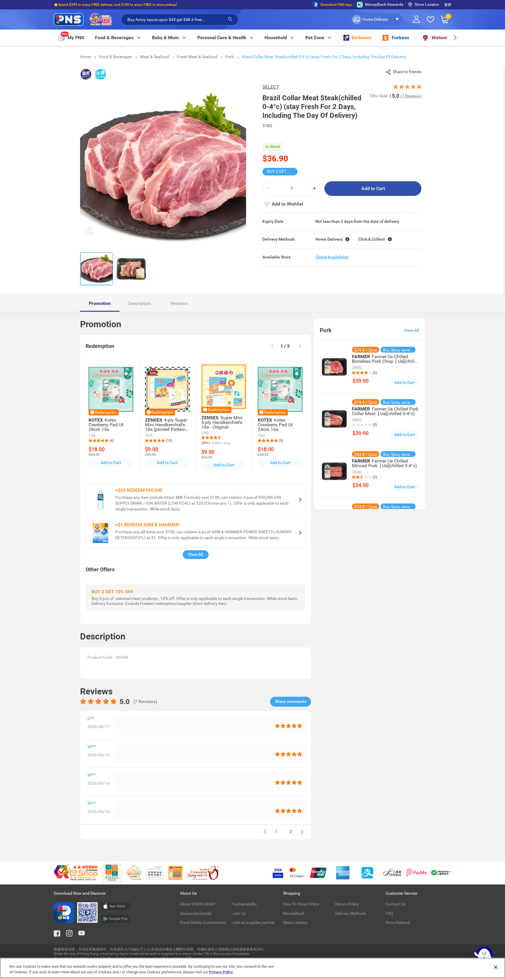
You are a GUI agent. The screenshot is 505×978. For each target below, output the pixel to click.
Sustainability (244, 904)
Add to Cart (373, 188)
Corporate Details (196, 913)
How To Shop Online (301, 904)
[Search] (230, 19)
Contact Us (395, 904)
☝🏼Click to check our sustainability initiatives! (89, 7)
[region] (252, 968)
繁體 (447, 5)
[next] (455, 38)
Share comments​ (290, 701)
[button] (377, 19)
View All (195, 554)
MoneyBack (293, 913)
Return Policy (347, 904)
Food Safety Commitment (203, 922)
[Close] (495, 967)
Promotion (100, 303)
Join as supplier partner (253, 922)
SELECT (270, 87)
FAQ (389, 913)
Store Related (397, 922)
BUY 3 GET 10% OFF (282, 171)
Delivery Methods (350, 913)
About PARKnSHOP (197, 904)
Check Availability (332, 257)
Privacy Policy (221, 972)
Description (139, 303)
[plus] (314, 188)
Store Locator (426, 4)
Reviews (178, 303)
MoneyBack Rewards (384, 4)
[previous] (264, 832)
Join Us (239, 913)
